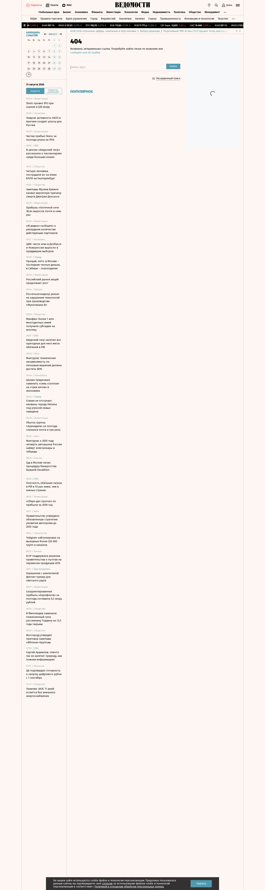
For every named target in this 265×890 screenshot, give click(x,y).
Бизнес (67, 12)
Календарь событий (33, 34)
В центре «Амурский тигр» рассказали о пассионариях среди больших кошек (44, 153)
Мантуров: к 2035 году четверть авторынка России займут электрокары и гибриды (44, 446)
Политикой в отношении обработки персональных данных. (129, 886)
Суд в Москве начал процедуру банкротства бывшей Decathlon (41, 466)
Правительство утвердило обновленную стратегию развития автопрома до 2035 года (42, 521)
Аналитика (125, 18)
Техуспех (223, 18)
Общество (195, 12)
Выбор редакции (150, 31)
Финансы (97, 12)
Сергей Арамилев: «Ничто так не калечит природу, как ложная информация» (44, 656)
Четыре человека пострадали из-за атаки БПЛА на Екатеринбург (41, 174)
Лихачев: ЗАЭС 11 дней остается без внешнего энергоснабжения (40, 692)
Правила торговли (51, 18)
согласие (107, 883)
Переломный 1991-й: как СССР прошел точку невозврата (196, 31)
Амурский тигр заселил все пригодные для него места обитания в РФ (43, 343)
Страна (152, 18)
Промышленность (170, 18)
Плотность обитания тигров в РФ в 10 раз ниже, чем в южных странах (44, 486)
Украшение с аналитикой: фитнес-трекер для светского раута (42, 577)
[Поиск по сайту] (216, 5)
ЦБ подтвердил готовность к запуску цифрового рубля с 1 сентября (43, 674)
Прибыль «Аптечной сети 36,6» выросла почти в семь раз (43, 211)
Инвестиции (113, 12)
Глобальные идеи (49, 12)
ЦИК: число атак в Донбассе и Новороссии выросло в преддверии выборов (43, 247)
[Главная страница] (132, 5)
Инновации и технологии (199, 18)
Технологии (131, 12)
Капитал (140, 18)
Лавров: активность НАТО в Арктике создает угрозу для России (43, 121)
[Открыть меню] (238, 5)
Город (93, 18)
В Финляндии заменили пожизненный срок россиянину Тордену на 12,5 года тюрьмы (43, 619)
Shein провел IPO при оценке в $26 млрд (40, 105)
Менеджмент (212, 12)
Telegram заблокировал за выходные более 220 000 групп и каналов (43, 541)
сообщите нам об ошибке (85, 52)
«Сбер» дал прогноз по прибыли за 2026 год (41, 503)
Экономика (81, 12)
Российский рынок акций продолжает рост (42, 281)
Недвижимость (161, 12)
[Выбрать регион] (209, 5)
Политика (179, 12)
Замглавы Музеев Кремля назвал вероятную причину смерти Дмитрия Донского (43, 193)
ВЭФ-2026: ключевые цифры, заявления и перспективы (103, 31)
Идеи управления (76, 18)
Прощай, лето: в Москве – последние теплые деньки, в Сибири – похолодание (43, 265)
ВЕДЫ (33, 18)
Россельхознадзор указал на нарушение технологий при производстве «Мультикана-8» (43, 299)
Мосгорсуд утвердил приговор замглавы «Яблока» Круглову (39, 639)
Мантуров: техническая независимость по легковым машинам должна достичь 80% (44, 363)
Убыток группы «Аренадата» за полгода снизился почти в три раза (43, 426)
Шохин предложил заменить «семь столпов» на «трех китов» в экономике (42, 385)
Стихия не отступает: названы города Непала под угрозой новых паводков (41, 406)
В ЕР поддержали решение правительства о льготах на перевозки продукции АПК (43, 559)
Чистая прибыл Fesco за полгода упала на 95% (41, 137)
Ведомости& (108, 18)
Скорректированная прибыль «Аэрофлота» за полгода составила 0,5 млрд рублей (44, 597)
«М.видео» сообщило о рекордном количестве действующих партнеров (42, 229)
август (53, 34)
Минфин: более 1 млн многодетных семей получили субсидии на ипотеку (40, 324)
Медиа (145, 12)
